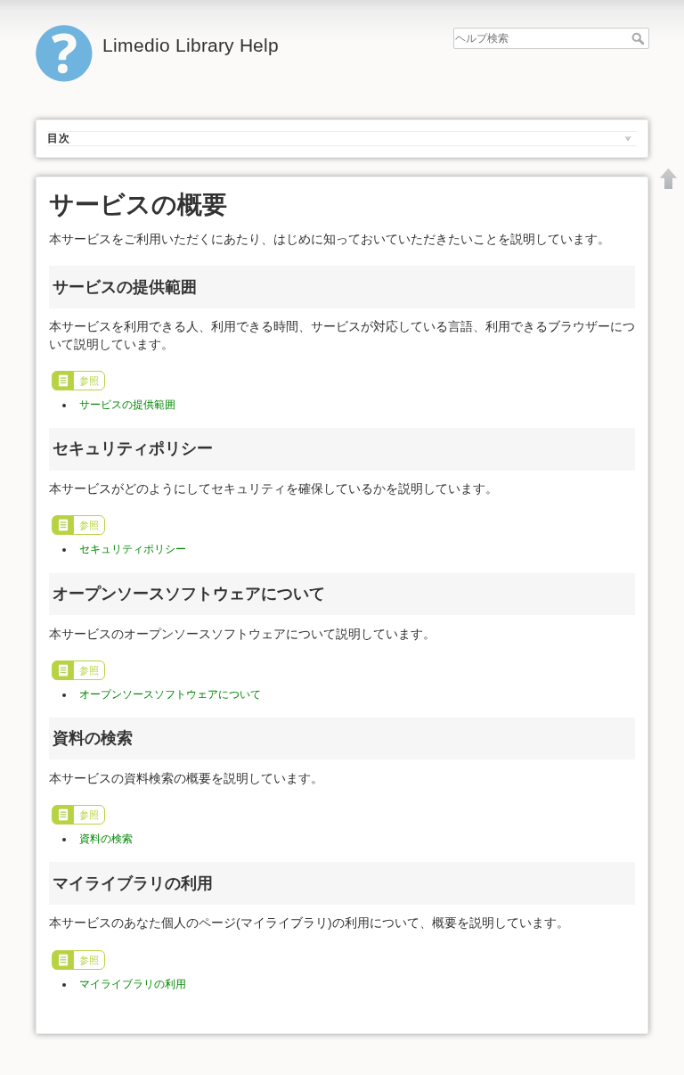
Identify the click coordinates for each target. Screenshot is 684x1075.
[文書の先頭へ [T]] (669, 178)
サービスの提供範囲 (127, 404)
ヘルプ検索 (639, 38)
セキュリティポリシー (132, 549)
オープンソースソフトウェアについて (170, 694)
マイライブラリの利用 (132, 984)
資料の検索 (106, 839)
